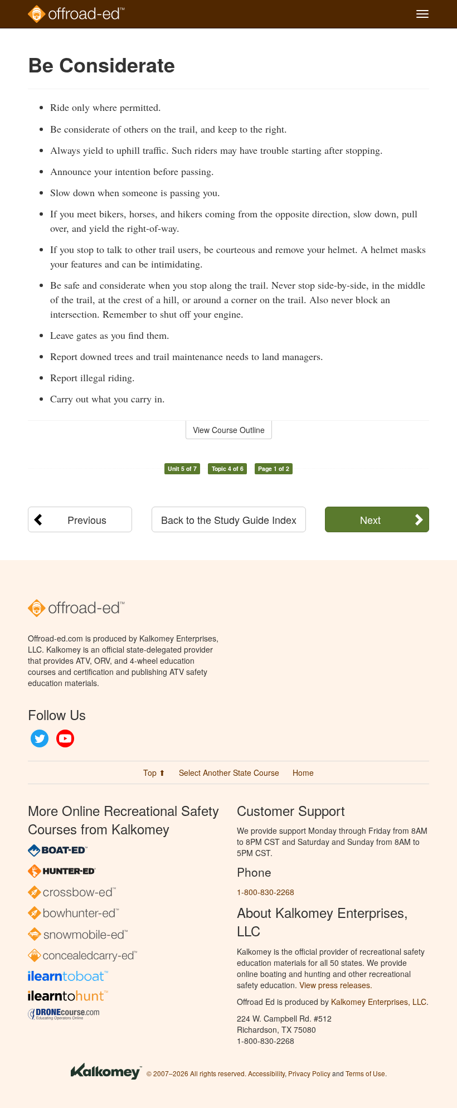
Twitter (39, 738)
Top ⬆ (154, 772)
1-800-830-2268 (265, 891)
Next (370, 519)
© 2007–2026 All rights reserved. (196, 1073)
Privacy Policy (309, 1073)
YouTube (65, 738)
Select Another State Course (229, 772)
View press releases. (335, 984)
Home (303, 772)
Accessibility (266, 1073)
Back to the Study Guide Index (228, 519)
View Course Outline (229, 429)
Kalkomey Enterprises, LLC (378, 1001)
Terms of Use (365, 1073)
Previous (86, 519)
